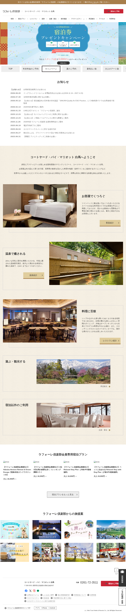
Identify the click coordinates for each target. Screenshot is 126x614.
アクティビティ (76, 19)
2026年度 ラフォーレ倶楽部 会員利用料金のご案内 (43, 122)
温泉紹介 (33, 275)
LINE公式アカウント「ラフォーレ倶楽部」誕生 (42, 111)
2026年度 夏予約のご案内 (33, 107)
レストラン (33, 19)
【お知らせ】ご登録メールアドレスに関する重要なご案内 (46, 118)
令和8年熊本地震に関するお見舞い (37, 97)
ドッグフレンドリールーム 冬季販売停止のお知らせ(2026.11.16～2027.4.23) (53, 93)
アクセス (102, 19)
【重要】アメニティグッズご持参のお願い (40, 136)
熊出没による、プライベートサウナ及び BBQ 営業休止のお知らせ (49, 133)
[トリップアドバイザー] (38, 591)
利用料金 (112, 19)
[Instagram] (34, 591)
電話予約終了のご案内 (32, 125)
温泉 (43, 19)
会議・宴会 (52, 19)
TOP (116, 574)
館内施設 (64, 19)
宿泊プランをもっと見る (63, 494)
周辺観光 (92, 19)
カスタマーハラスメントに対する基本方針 (40, 129)
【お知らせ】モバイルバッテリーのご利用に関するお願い (46, 114)
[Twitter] (30, 591)
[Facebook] (26, 592)
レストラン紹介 (110, 341)
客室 (12, 19)
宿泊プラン (21, 19)
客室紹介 (110, 223)
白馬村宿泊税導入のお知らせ (35, 89)
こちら (94, 2)
